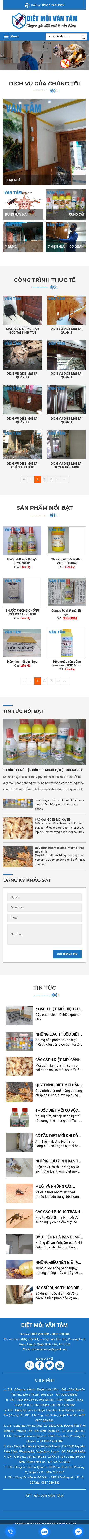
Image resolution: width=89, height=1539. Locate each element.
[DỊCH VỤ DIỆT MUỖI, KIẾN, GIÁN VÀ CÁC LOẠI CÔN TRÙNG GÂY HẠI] (23, 204)
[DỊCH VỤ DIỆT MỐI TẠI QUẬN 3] (66, 355)
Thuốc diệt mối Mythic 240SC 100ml (66, 561)
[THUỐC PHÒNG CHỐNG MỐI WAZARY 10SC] (22, 592)
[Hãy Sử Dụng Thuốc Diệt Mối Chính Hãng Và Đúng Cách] (19, 1294)
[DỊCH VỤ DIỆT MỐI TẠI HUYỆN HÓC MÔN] (66, 444)
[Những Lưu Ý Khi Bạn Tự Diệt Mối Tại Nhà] (19, 1168)
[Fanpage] (39, 1365)
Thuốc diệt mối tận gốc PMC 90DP (22, 561)
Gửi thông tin (67, 954)
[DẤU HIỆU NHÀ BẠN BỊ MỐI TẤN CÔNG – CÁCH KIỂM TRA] (19, 1244)
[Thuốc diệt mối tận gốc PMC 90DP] (22, 541)
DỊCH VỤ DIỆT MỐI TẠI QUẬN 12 (22, 375)
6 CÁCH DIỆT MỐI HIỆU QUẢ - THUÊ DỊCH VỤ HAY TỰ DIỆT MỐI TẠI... (58, 1009)
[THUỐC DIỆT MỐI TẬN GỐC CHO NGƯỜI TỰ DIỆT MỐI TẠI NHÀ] (44, 742)
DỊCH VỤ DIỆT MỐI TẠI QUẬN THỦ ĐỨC (22, 465)
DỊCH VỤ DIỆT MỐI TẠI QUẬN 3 (66, 375)
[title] (10, 1531)
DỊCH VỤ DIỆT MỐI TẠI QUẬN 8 (66, 420)
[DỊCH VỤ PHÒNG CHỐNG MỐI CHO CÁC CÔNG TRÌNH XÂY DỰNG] (23, 237)
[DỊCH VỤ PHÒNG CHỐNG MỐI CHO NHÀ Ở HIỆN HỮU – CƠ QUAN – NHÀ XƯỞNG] (66, 237)
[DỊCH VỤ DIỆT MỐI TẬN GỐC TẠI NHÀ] (44, 142)
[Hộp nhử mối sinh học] (22, 643)
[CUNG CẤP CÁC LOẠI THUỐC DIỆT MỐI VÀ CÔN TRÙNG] (66, 204)
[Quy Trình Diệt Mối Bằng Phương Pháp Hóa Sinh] (18, 846)
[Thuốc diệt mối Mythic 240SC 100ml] (67, 541)
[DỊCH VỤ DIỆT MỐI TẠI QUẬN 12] (22, 355)
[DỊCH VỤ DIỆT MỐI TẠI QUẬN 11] (22, 399)
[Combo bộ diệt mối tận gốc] (67, 592)
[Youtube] (59, 1365)
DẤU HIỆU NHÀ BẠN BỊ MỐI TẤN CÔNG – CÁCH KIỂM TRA (58, 1237)
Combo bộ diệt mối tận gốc (66, 612)
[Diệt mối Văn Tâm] (19, 21)
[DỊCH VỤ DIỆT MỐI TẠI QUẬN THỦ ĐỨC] (22, 444)
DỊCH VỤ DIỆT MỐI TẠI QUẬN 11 (22, 420)
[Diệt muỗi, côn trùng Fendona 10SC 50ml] (67, 643)
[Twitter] (49, 1365)
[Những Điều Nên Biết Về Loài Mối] (19, 1269)
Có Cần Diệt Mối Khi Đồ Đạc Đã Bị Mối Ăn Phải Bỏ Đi (58, 1135)
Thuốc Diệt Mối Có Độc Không (54, 865)
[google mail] (29, 1365)
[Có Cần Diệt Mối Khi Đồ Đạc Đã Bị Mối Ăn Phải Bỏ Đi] (19, 1142)
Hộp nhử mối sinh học (22, 661)
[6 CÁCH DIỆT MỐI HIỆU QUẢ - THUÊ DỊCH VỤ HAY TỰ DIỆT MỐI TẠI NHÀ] (19, 1016)
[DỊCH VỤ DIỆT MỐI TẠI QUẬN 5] (66, 310)
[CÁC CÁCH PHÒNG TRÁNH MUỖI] (19, 1218)
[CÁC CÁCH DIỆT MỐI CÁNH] (18, 817)
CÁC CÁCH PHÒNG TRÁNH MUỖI (57, 1211)
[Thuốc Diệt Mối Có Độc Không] (19, 1117)
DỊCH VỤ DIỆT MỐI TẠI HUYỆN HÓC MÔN (66, 465)
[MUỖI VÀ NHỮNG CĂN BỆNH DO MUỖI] (19, 1193)
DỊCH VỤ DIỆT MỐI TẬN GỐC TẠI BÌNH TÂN (22, 330)
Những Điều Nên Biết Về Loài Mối (58, 1262)
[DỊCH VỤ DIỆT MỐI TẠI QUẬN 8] (66, 399)
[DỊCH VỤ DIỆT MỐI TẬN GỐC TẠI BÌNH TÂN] (22, 310)
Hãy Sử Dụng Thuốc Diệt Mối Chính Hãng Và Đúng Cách (58, 1287)
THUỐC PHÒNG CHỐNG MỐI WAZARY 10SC (22, 612)
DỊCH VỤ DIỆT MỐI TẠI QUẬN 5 (66, 330)
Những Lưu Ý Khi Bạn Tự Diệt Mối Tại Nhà (58, 1161)
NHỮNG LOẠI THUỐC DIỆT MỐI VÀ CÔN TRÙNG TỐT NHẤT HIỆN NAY (57, 1034)
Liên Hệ (25, 567)
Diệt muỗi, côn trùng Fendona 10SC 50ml (67, 663)
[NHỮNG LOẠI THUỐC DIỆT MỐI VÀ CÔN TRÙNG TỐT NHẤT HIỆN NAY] (19, 1041)
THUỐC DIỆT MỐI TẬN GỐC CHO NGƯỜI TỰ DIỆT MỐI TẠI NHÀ (42, 770)
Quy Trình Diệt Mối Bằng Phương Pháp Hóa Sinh (59, 838)
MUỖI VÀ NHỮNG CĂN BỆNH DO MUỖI (53, 1186)
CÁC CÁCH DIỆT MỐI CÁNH (52, 808)
